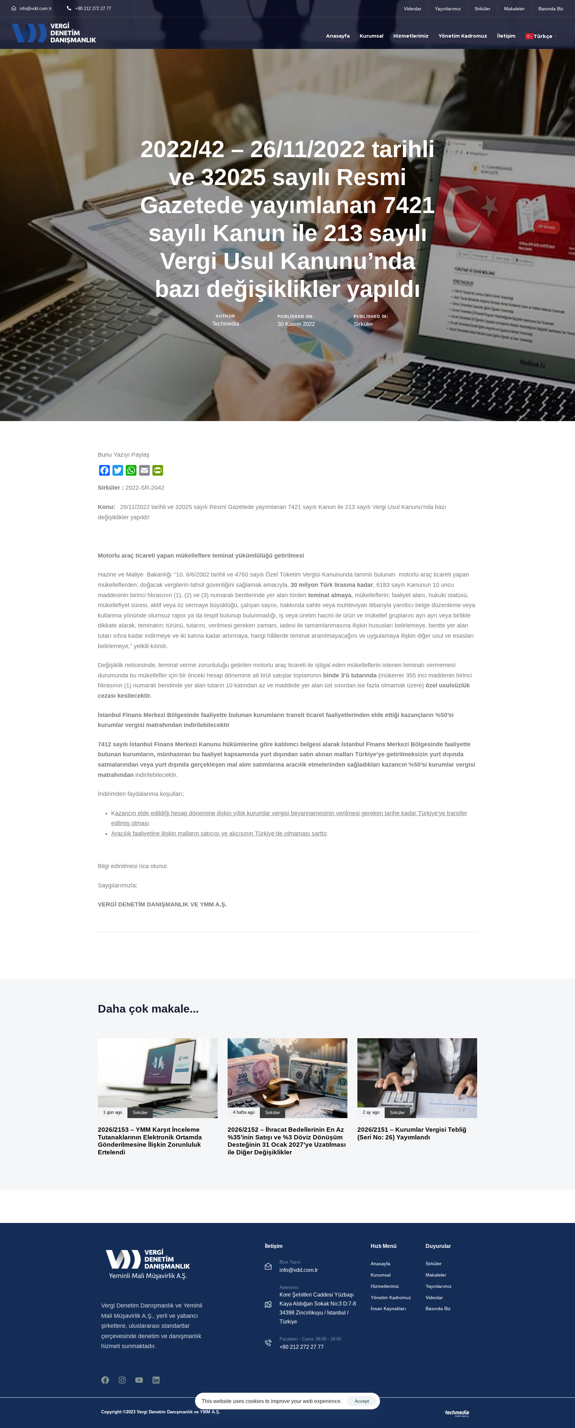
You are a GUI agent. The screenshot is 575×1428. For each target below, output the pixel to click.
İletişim (506, 36)
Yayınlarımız (439, 1286)
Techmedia (225, 324)
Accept (362, 1401)
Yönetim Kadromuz (463, 36)
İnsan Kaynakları (388, 1308)
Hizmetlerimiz (411, 36)
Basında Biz (438, 1308)
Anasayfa (338, 36)
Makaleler (436, 1275)
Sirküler (363, 324)
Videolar (434, 1297)
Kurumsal (371, 36)
